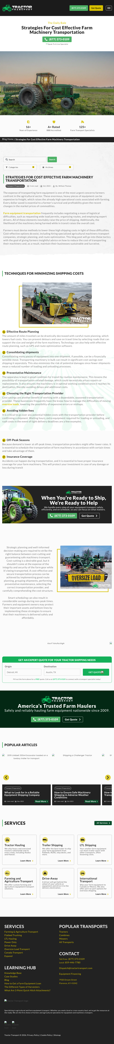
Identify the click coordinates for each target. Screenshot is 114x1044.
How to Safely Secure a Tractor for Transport (74, 793)
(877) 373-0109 (59, 679)
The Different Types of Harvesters (22, 987)
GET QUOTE (95, 672)
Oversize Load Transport (17, 949)
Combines (64, 935)
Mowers (63, 938)
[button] (6, 777)
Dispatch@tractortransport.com (75, 968)
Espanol (8, 956)
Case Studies (11, 976)
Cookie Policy (46, 1035)
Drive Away (10, 945)
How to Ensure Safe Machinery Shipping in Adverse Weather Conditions (22, 795)
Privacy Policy (33, 1035)
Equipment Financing (70, 974)
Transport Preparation (15, 186)
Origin (8, 666)
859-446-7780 (72, 962)
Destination (50, 666)
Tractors (63, 931)
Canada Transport (13, 952)
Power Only (10, 942)
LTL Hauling (10, 938)
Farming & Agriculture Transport (21, 931)
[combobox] (24, 159)
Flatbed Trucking (13, 935)
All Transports (66, 942)
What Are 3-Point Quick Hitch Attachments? (27, 990)
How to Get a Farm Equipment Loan (22, 983)
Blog (6, 980)
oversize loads (10, 404)
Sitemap (57, 1035)
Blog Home (8, 139)
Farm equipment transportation (22, 213)
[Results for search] (24, 162)
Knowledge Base (13, 973)
